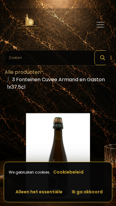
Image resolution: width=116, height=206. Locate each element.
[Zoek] (102, 57)
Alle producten (23, 72)
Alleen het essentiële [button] (38, 192)
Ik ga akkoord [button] (87, 192)
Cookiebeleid (68, 172)
